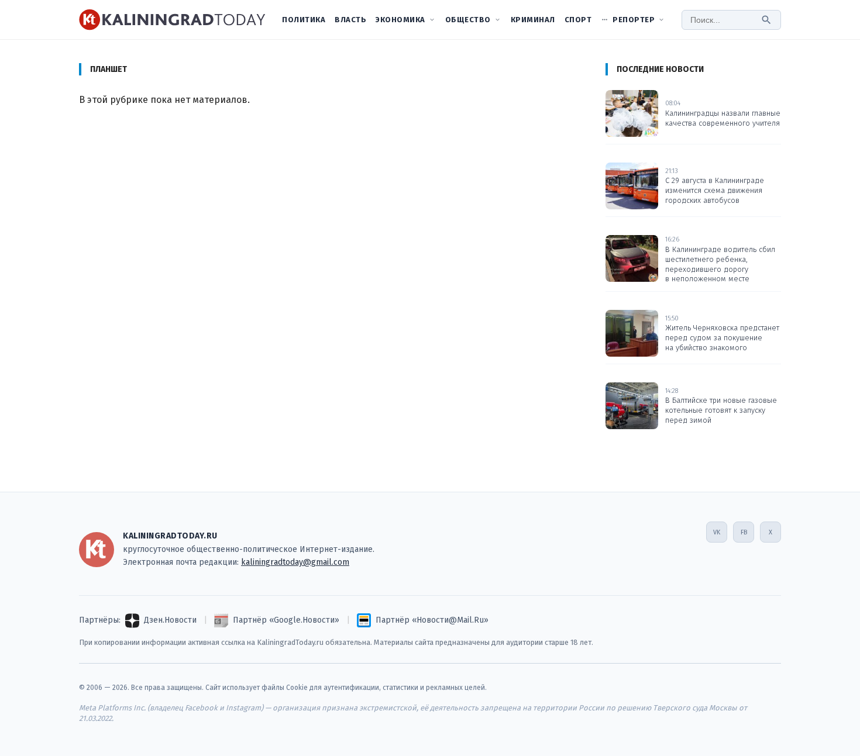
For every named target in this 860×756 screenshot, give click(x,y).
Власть (350, 19)
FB (744, 532)
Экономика (400, 19)
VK (716, 532)
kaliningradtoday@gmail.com (295, 562)
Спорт (578, 19)
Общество (468, 19)
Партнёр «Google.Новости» (286, 620)
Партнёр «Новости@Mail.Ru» (432, 620)
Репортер (634, 19)
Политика (303, 19)
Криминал (533, 19)
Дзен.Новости (170, 620)
